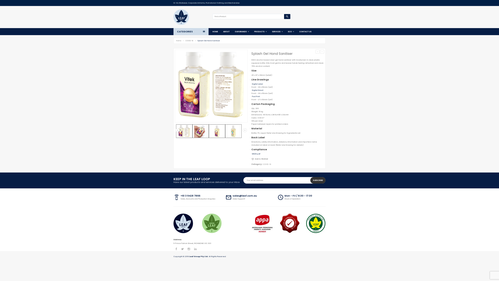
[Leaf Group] (181, 17)
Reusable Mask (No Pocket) (318, 52)
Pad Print (255, 96)
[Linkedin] (195, 249)
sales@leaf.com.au (245, 195)
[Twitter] (182, 249)
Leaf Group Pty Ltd (198, 256)
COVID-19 (189, 41)
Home (178, 41)
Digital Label (257, 84)
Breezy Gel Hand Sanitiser (322, 52)
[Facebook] (176, 249)
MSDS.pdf (255, 154)
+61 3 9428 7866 (191, 195)
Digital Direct (257, 90)
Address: (177, 239)
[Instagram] (189, 249)
